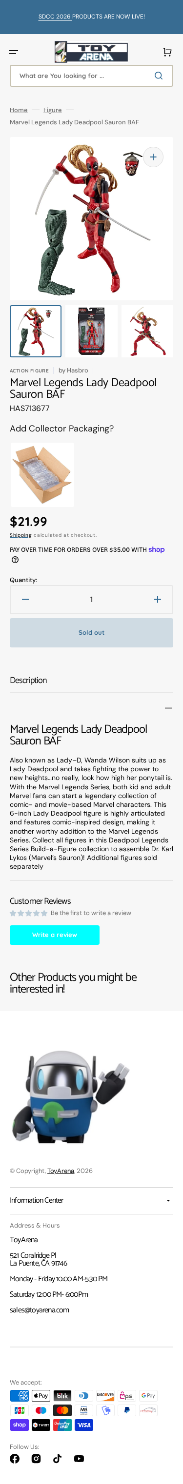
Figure (52, 110)
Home (19, 110)
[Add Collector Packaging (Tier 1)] (33, 475)
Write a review (54, 934)
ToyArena (60, 1171)
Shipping (21, 535)
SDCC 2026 (55, 16)
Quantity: (23, 580)
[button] (13, 52)
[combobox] (91, 76)
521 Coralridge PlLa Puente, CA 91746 (38, 1259)
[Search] (160, 75)
